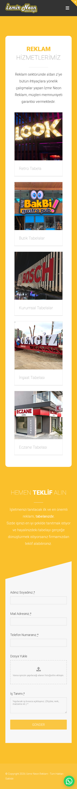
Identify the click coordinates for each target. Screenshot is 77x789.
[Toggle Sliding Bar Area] (74, 3)
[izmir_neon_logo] (21, 4)
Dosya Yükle (18, 656)
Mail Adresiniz (20, 614)
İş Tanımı (17, 693)
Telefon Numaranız (24, 635)
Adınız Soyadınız (22, 592)
